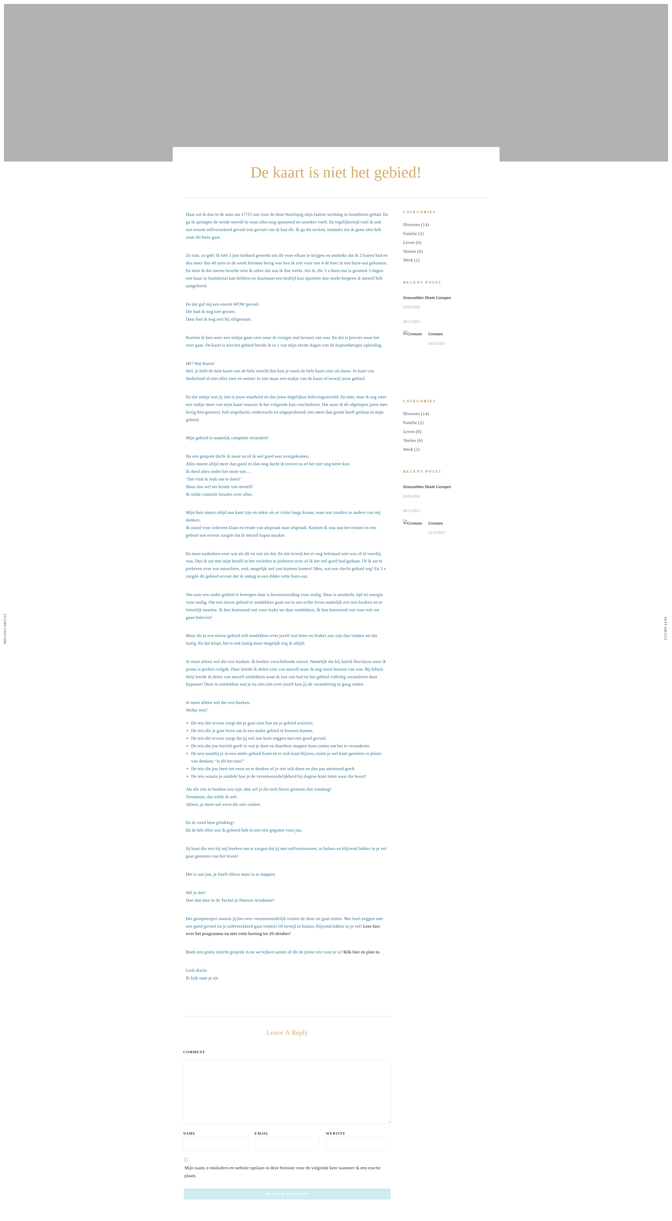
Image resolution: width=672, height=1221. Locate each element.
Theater (450, 32)
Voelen (409, 251)
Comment (194, 1052)
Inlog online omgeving (495, 32)
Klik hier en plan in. (361, 951)
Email (262, 1133)
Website (336, 1133)
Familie (410, 233)
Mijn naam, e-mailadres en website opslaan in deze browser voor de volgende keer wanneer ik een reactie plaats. (283, 1171)
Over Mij (465, 32)
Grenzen (435, 334)
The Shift (391, 32)
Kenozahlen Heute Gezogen (427, 297)
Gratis (341, 32)
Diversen (411, 224)
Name (189, 1133)
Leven (409, 242)
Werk (408, 260)
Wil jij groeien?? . (175, 24)
